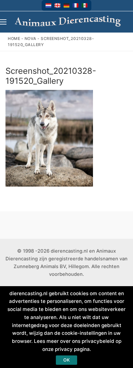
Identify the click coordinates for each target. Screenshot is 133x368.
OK (66, 360)
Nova (30, 38)
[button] (48, 5)
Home (14, 38)
